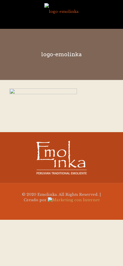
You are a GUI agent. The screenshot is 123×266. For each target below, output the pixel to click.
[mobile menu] (115, 11)
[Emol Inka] (61, 11)
